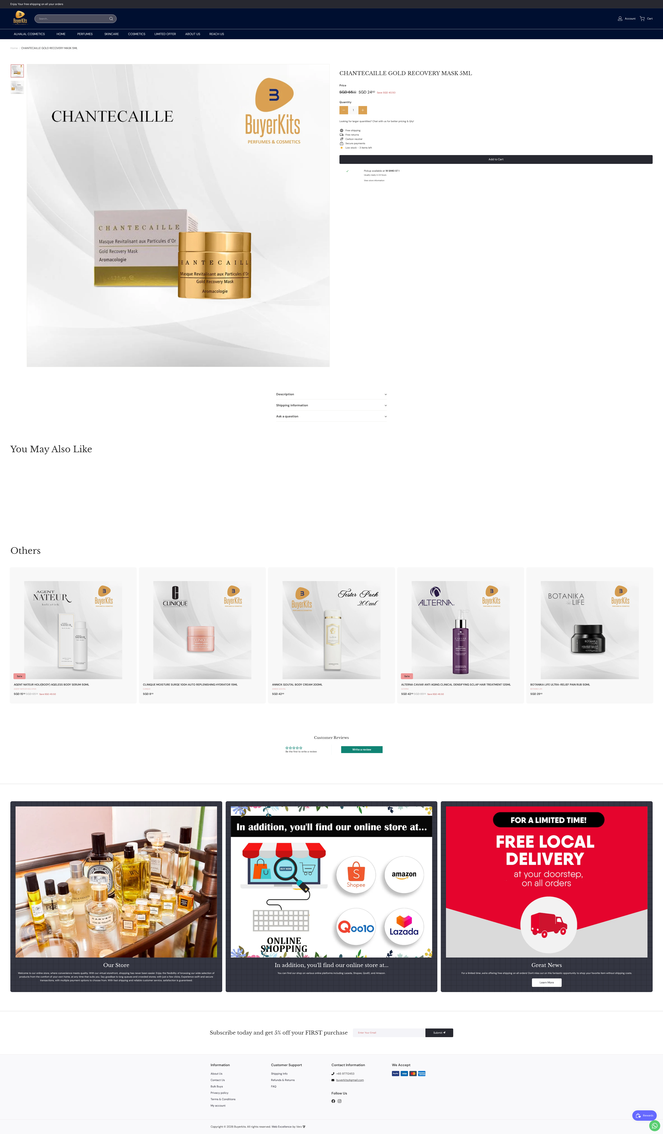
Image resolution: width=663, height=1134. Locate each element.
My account (218, 1105)
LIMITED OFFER (165, 34)
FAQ (273, 1086)
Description (285, 394)
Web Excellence (282, 1126)
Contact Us (218, 1080)
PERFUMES (85, 34)
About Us (216, 1073)
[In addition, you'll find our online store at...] (331, 882)
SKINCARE (111, 34)
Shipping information (292, 405)
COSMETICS (136, 34)
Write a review (361, 749)
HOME (61, 34)
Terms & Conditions (223, 1099)
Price (342, 85)
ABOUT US (192, 34)
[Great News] (546, 882)
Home (14, 48)
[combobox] (76, 19)
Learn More (547, 982)
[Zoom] (178, 215)
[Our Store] (116, 882)
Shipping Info (279, 1073)
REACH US (216, 34)
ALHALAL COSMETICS (29, 34)
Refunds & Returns (283, 1080)
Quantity (345, 102)
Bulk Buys (217, 1086)
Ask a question (287, 416)
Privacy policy (219, 1093)
